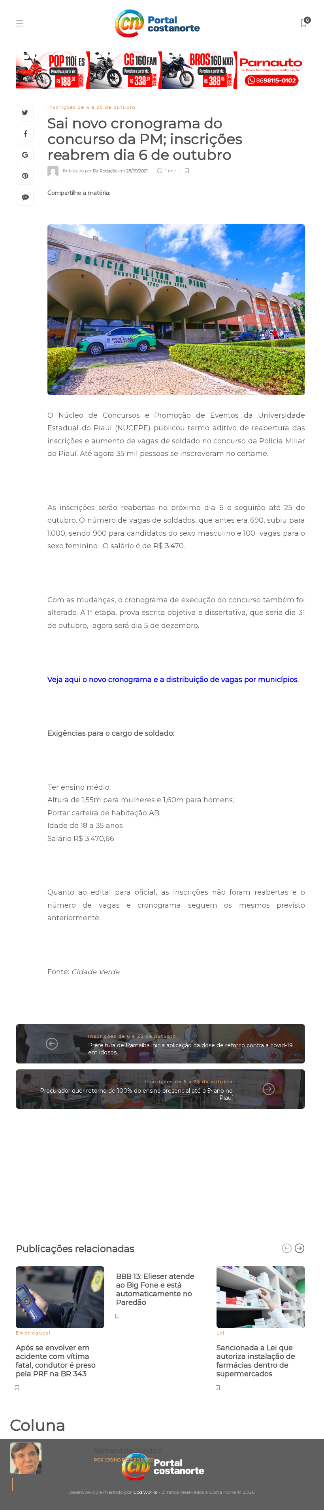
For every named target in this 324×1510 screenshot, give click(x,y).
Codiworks (145, 1492)
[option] (60, 1327)
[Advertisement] (160, 1172)
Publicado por (90, 171)
